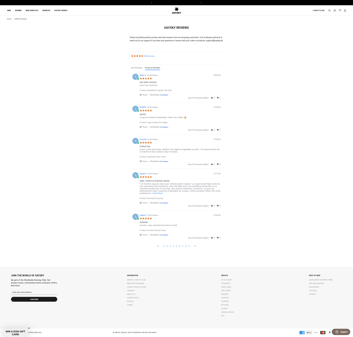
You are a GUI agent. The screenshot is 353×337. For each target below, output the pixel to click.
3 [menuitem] (170, 246)
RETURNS (225, 305)
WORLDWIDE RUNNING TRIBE (321, 280)
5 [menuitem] (176, 246)
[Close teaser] (29, 328)
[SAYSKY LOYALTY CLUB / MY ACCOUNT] (334, 10)
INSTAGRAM (314, 287)
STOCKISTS (225, 283)
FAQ (222, 316)
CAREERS (131, 291)
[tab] (136, 68)
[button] (145, 94)
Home (9, 19)
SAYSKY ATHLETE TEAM (136, 287)
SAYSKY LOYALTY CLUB (136, 280)
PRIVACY (130, 301)
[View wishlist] (340, 10)
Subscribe (34, 299)
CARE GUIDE (226, 287)
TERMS (130, 305)
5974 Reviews (149, 56)
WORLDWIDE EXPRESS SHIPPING (176, 2)
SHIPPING (225, 301)
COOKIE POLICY (133, 298)
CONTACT (225, 298)
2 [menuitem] (167, 246)
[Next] (201, 3)
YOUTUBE (313, 291)
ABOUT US (131, 294)
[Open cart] (345, 10)
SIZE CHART (226, 291)
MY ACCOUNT (226, 280)
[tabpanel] (176, 159)
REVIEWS (224, 294)
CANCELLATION (227, 312)
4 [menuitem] (173, 246)
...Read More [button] (157, 193)
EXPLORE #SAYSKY (316, 283)
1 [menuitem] (163, 246)
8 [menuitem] (186, 246)
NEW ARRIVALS (32, 10)
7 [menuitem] (182, 246)
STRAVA (312, 294)
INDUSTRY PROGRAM (135, 283)
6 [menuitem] (179, 246)
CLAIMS (224, 308)
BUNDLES (46, 10)
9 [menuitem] (189, 246)
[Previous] (151, 3)
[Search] (329, 10)
